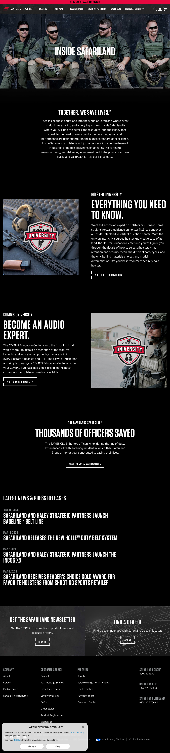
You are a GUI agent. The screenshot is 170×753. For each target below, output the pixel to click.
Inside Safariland (133, 8)
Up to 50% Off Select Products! (84, 2)
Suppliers (82, 676)
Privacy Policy (77, 732)
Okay (57, 746)
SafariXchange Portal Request (94, 682)
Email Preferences (50, 689)
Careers (7, 682)
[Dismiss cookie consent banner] (83, 727)
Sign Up (42, 642)
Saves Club (116, 8)
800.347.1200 (146, 673)
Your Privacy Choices (113, 739)
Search (127, 639)
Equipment (58, 8)
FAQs (43, 702)
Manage (32, 746)
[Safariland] (18, 8)
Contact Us (46, 676)
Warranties (46, 721)
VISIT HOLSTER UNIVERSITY (108, 275)
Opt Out (17, 740)
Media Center (10, 689)
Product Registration (52, 715)
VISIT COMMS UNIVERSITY (20, 381)
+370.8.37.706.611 (148, 702)
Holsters (43, 8)
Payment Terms (86, 695)
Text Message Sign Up (52, 682)
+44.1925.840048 (148, 688)
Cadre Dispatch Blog (97, 8)
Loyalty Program (50, 695)
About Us (8, 676)
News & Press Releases (15, 695)
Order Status (47, 708)
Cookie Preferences (139, 739)
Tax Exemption (85, 689)
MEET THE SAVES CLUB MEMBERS (85, 463)
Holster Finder (76, 8)
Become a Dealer (87, 702)
